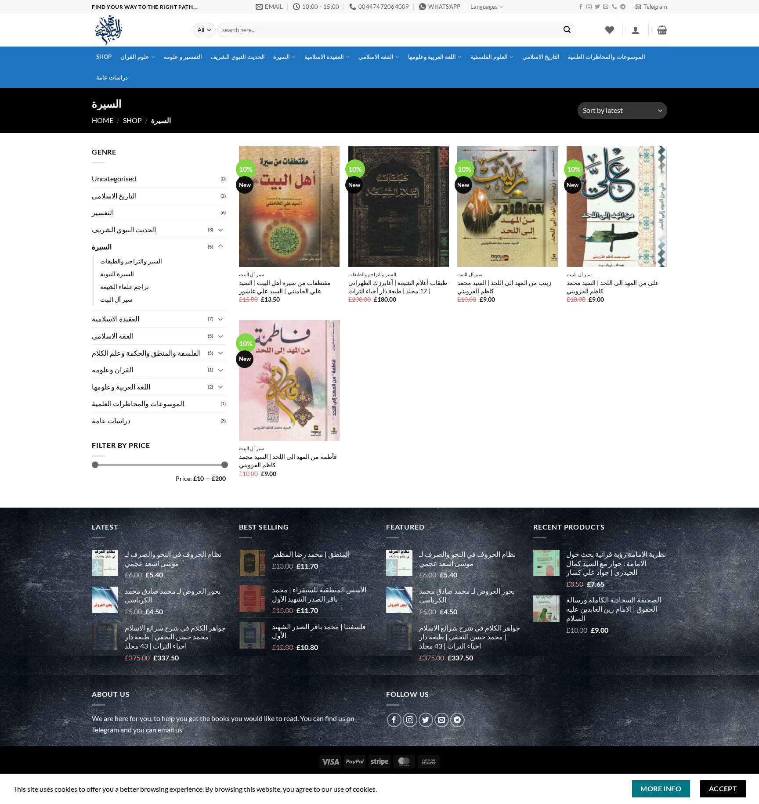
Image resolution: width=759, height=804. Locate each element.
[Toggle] (220, 229)
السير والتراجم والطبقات (131, 261)
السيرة (281, 56)
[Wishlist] (609, 30)
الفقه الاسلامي (376, 56)
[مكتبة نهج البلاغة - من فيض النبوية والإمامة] (136, 30)
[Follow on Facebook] (580, 7)
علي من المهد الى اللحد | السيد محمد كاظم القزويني (613, 287)
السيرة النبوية (117, 274)
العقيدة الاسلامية (324, 56)
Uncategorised (114, 178)
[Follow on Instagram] (589, 7)
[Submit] (567, 30)
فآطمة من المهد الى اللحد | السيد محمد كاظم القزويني (288, 461)
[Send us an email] (605, 7)
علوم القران (134, 56)
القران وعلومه (112, 369)
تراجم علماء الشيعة (124, 286)
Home (102, 120)
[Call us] (614, 7)
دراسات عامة (112, 77)
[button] (651, 6)
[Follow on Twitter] (597, 7)
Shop (104, 56)
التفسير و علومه (183, 56)
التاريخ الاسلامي (541, 56)
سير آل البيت (116, 299)
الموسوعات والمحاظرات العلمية (606, 56)
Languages (484, 6)
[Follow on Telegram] (622, 7)
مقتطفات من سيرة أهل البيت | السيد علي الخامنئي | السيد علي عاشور (285, 287)
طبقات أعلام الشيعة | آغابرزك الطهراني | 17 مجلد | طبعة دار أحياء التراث (397, 287)
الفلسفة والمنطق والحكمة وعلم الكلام (146, 352)
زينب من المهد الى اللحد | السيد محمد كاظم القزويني (504, 287)
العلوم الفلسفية (489, 56)
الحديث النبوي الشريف (237, 56)
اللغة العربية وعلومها (432, 56)
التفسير (103, 212)
